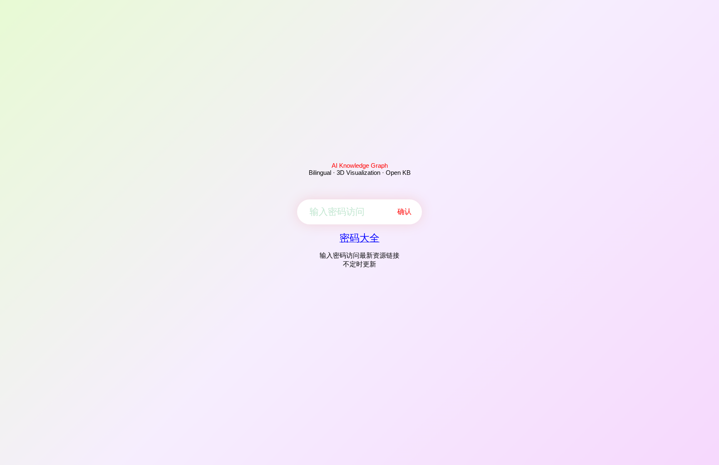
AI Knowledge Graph (360, 165)
